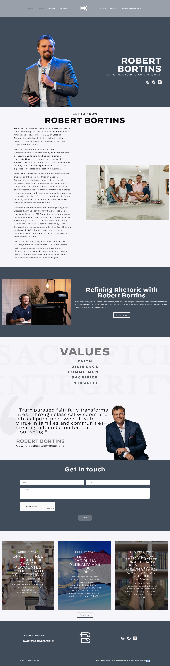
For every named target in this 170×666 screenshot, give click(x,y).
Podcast (51, 8)
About (40, 8)
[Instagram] (148, 82)
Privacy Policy (110, 661)
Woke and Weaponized (132, 8)
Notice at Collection (123, 661)
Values (102, 8)
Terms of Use (100, 661)
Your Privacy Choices (138, 661)
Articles (63, 8)
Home (30, 8)
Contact (113, 8)
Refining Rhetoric (34, 636)
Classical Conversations (38, 641)
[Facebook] (154, 82)
